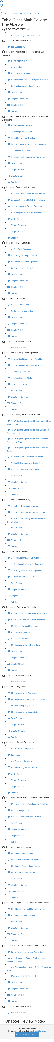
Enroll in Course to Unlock (27, 1034)
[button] (1, 2)
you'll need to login (37, 1031)
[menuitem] (1, 6)
